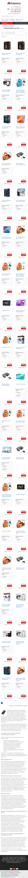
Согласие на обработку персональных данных (15, 860)
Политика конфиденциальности (14, 862)
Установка (12, 20)
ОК (26, 874)
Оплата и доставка (10, 19)
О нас (2, 19)
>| (6, 703)
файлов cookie (11, 876)
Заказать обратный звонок (14, 13)
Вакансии (8, 859)
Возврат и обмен (12, 858)
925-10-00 (15, 10)
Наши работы (4, 20)
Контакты (18, 20)
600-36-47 (15, 11)
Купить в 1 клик (7, 73)
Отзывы (22, 19)
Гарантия (17, 857)
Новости (22, 859)
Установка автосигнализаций (8, 26)
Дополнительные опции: (5, 59)
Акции (17, 19)
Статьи (17, 859)
